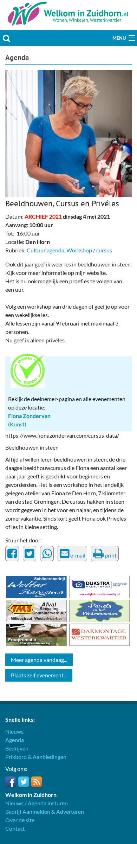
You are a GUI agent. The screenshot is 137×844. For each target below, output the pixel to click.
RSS (36, 782)
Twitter (23, 782)
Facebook (10, 782)
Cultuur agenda (45, 250)
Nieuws (14, 731)
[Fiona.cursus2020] (68, 132)
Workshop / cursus (89, 250)
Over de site (19, 820)
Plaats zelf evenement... (39, 675)
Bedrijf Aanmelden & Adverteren (44, 811)
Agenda (17, 57)
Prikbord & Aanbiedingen (35, 756)
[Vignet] (28, 369)
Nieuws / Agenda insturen (36, 803)
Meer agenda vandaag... (39, 659)
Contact (15, 828)
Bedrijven (16, 748)
